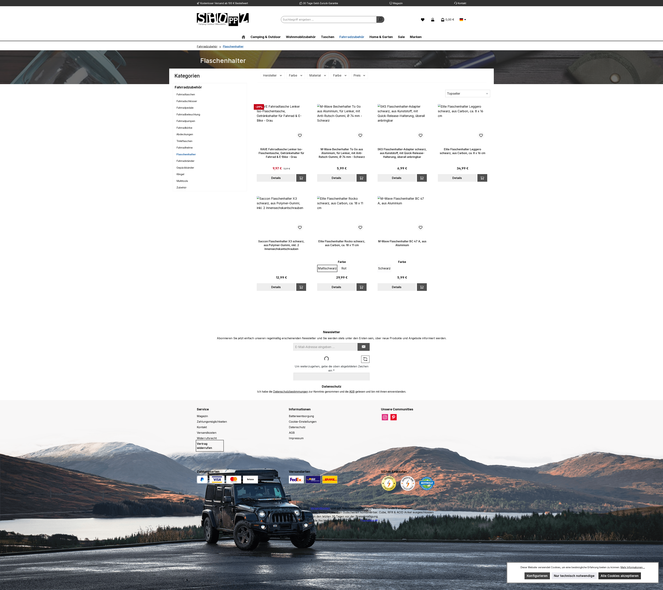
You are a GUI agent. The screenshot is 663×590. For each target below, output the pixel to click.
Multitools (182, 181)
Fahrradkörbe (184, 127)
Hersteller (270, 75)
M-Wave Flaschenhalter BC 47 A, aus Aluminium (402, 243)
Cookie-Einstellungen (302, 421)
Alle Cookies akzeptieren (620, 576)
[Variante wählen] (422, 287)
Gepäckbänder (185, 167)
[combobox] (328, 19)
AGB (352, 391)
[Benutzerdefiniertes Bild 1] (216, 479)
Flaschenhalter (186, 154)
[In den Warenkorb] (301, 178)
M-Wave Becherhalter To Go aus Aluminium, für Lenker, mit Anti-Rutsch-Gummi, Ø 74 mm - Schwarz (342, 153)
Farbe (293, 75)
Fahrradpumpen (185, 121)
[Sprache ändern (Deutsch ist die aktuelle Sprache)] (463, 20)
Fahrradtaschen (185, 94)
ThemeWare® (369, 520)
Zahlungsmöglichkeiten (212, 421)
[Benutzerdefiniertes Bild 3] (250, 479)
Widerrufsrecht (207, 438)
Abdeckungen (184, 134)
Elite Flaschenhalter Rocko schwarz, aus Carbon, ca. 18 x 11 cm (341, 243)
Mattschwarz (327, 268)
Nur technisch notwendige (574, 576)
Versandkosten (206, 432)
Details (276, 178)
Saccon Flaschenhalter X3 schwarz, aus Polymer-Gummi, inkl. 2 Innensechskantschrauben (281, 245)
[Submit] (364, 347)
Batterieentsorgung (301, 416)
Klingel (180, 174)
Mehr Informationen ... (633, 567)
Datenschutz (297, 427)
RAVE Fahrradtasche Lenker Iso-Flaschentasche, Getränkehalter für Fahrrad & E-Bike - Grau (281, 153)
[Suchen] (380, 19)
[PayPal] (202, 479)
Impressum (296, 438)
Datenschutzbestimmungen (290, 391)
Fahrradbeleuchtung (188, 114)
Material (315, 75)
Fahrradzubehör (188, 87)
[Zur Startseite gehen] (223, 19)
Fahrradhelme (184, 147)
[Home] (243, 37)
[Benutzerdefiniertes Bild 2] (233, 479)
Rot (343, 268)
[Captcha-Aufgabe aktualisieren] (365, 359)
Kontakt (462, 3)
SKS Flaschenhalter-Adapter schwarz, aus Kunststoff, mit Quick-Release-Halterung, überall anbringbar (402, 153)
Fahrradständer (185, 161)
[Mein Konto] (433, 19)
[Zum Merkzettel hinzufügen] (299, 135)
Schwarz (384, 268)
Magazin (398, 3)
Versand (219, 3)
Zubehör (181, 187)
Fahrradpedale (185, 107)
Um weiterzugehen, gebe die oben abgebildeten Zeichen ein (331, 368)
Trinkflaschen (184, 141)
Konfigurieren (537, 576)
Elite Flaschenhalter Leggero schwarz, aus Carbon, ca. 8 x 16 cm (462, 151)
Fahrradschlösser (186, 101)
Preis (357, 75)
